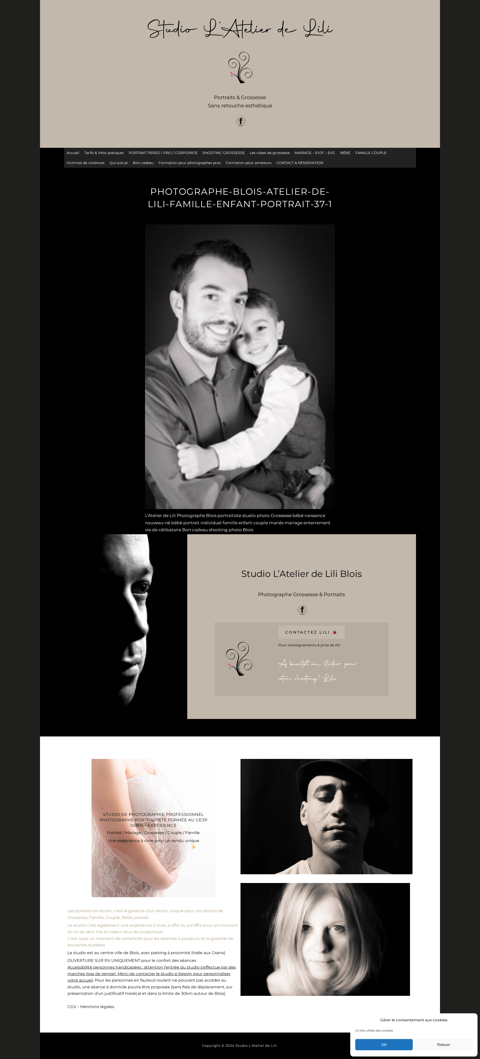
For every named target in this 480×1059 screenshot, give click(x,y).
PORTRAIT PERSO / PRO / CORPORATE (163, 153)
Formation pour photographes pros (189, 163)
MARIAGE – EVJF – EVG (315, 153)
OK (384, 1045)
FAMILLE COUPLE (370, 153)
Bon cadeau (143, 163)
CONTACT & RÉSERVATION (299, 163)
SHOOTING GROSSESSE (223, 153)
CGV (72, 1006)
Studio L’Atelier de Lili (257, 1046)
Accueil (72, 153)
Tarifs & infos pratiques (104, 153)
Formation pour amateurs (249, 163)
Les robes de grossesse (270, 153)
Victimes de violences (85, 163)
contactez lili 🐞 (311, 632)
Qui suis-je (119, 163)
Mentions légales (97, 1006)
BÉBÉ (345, 153)
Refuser (443, 1045)
